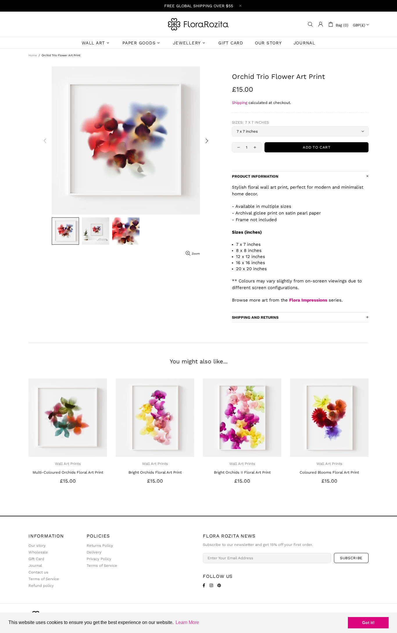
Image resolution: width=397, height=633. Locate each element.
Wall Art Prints (68, 463)
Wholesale (38, 552)
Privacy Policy (99, 559)
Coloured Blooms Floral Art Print (329, 472)
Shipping (239, 102)
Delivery (94, 552)
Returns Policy (100, 545)
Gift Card (36, 559)
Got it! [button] (368, 622)
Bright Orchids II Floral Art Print (242, 472)
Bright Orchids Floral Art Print (155, 472)
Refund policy (41, 585)
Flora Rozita (198, 24)
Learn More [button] (187, 622)
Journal (35, 565)
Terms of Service (43, 579)
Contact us (38, 572)
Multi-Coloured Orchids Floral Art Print (68, 472)
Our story (37, 545)
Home (32, 55)
